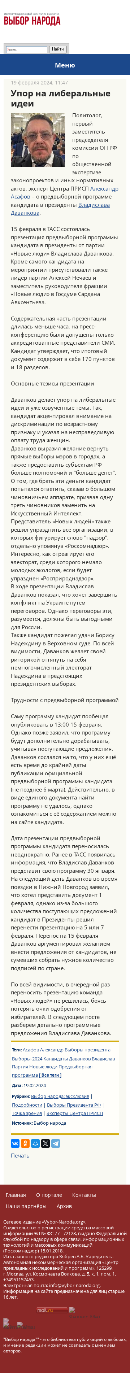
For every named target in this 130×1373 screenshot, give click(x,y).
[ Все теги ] (50, 1075)
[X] (45, 1143)
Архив (64, 1206)
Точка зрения (27, 1113)
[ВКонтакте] (15, 1143)
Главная (16, 1194)
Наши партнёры (26, 1206)
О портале (49, 1194)
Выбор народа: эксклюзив (60, 1096)
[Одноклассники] (25, 1143)
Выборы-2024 (27, 1058)
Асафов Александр (43, 1049)
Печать (20, 1155)
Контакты (84, 1194)
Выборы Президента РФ (74, 1105)
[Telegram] (55, 1143)
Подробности (27, 1105)
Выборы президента (87, 1049)
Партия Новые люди (34, 1066)
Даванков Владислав (92, 1058)
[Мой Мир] (35, 1143)
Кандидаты (55, 1058)
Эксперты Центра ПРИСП (75, 1113)
